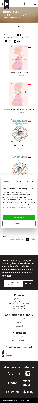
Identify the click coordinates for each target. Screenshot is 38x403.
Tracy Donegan (18, 76)
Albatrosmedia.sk (19, 319)
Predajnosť (8, 37)
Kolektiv (19, 149)
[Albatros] (28, 373)
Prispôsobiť (17, 223)
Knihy (9, 15)
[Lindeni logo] (13, 383)
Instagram (9, 351)
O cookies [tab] (31, 181)
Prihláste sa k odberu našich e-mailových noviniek (17, 272)
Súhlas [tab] (7, 181)
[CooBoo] (26, 383)
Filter (19, 26)
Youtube (9, 356)
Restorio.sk (19, 326)
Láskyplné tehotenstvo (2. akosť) (19, 109)
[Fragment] (12, 392)
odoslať (28, 283)
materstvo (19, 15)
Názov (21, 37)
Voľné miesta (19, 337)
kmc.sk (19, 322)
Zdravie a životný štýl (12, 18)
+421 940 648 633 (19, 301)
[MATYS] (28, 392)
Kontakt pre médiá (19, 341)
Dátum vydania (10, 35)
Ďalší (33, 239)
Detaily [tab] (19, 181)
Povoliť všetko (19, 217)
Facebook (9, 353)
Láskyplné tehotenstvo (19, 73)
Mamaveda (19, 146)
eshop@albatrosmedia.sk (19, 299)
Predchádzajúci (17, 239)
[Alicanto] (14, 373)
